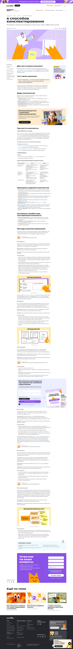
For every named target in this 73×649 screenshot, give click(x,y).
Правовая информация (10, 630)
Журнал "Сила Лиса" (30, 627)
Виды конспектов (10, 70)
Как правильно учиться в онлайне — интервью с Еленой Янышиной (28, 546)
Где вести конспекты (10, 71)
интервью (40, 296)
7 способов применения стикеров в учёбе (29, 237)
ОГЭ (17, 624)
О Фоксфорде (9, 622)
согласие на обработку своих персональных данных (30, 403)
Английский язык (20, 630)
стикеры (24, 198)
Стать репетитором (10, 638)
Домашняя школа (20, 634)
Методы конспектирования (10, 79)
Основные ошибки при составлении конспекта (11, 76)
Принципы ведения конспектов (10, 74)
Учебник (28, 622)
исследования (20, 135)
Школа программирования (20, 633)
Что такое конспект (10, 68)
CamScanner (35, 156)
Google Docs (20, 148)
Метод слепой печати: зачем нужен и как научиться (30, 446)
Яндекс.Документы (29, 148)
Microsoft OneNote (22, 145)
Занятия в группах (20, 627)
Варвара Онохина (36, 436)
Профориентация (30, 624)
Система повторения (22, 204)
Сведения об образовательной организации (10, 633)
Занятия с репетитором (21, 625)
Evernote (20, 147)
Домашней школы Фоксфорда (30, 295)
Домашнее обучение (36, 604)
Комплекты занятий (20, 629)
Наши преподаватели (10, 625)
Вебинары (28, 625)
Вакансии (8, 636)
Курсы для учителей (20, 637)
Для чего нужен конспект (9, 67)
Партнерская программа (11, 629)
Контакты (8, 624)
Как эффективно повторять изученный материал (30, 484)
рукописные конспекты (23, 133)
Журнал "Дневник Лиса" (31, 629)
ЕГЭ (17, 622)
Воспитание (15, 604)
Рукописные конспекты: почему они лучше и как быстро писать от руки (34, 362)
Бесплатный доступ (58, 5)
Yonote (19, 150)
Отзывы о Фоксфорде (11, 627)
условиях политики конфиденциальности (27, 404)
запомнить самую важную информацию (25, 70)
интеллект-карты (39, 202)
